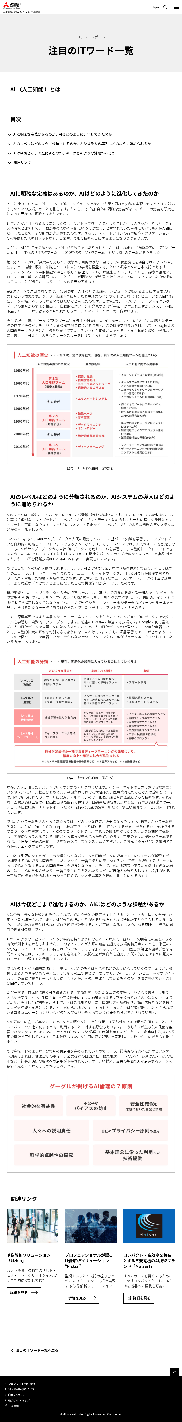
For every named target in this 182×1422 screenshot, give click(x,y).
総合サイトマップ (19, 1400)
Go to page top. (174, 1372)
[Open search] (165, 7)
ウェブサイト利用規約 (21, 1383)
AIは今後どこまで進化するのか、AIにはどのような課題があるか (64, 153)
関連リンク (22, 162)
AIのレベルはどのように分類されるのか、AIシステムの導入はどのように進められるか (82, 143)
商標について (16, 1394)
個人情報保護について (21, 1389)
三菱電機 (13, 1405)
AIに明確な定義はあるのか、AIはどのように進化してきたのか (62, 134)
